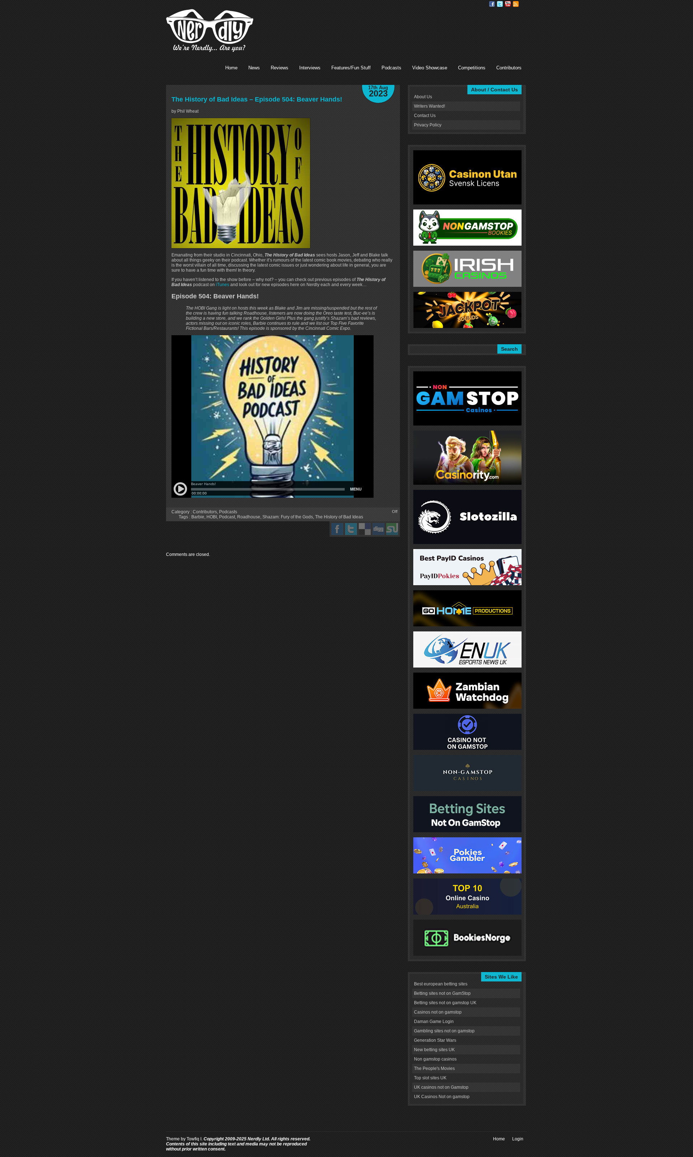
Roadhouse (248, 516)
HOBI (211, 516)
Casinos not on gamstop (438, 1012)
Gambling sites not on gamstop (444, 1030)
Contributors (509, 67)
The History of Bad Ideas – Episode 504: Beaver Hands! (256, 99)
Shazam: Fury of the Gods (287, 516)
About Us (423, 96)
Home (231, 67)
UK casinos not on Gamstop (441, 1087)
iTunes (222, 284)
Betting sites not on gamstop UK (445, 1002)
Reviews (279, 67)
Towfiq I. (194, 1138)
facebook (337, 529)
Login (517, 1138)
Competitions (471, 67)
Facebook (492, 4)
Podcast (227, 516)
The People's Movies (434, 1068)
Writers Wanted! (429, 106)
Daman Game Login (434, 1021)
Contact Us (425, 115)
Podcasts (391, 67)
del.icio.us (365, 529)
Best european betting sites (440, 984)
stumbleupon (392, 529)
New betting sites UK (434, 1049)
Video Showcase (429, 67)
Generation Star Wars (435, 1040)
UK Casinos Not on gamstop (442, 1096)
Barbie (197, 516)
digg (378, 529)
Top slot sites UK (430, 1077)
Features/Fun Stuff (351, 67)
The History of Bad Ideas (339, 516)
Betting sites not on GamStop (442, 993)
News (254, 67)
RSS (516, 4)
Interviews (310, 67)
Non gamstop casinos (435, 1059)
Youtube (508, 4)
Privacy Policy (427, 125)
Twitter (500, 4)
